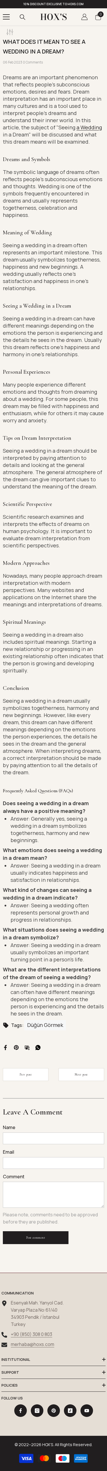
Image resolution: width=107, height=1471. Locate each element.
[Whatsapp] (38, 1047)
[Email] (27, 1047)
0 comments (33, 62)
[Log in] (84, 17)
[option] (53, 4)
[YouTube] (86, 1410)
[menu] (6, 16)
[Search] (22, 17)
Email (8, 1152)
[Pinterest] (16, 1047)
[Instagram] (37, 1410)
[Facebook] (5, 1047)
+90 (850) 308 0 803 (31, 1334)
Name (9, 1127)
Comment (14, 1176)
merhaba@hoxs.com (32, 1344)
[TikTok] (70, 1410)
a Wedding (89, 127)
